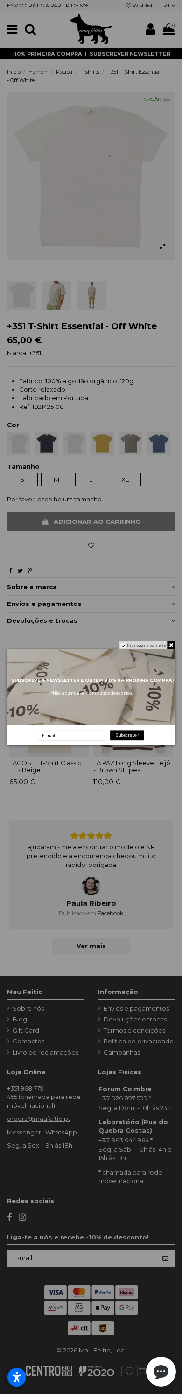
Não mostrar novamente (146, 645)
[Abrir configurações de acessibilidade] (16, 1377)
